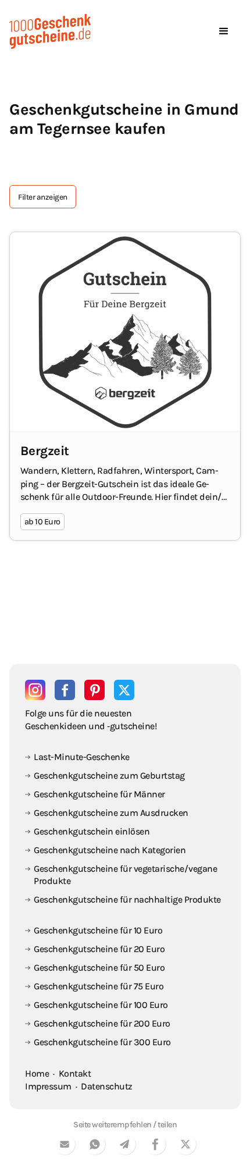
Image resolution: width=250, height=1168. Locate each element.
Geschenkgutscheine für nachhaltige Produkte (127, 899)
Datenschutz (107, 1086)
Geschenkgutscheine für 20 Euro (99, 948)
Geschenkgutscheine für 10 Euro (98, 930)
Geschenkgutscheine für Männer (99, 794)
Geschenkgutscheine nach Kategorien (109, 849)
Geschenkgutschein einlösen (91, 831)
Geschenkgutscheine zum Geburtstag (109, 775)
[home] (50, 31)
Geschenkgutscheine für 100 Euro (101, 1004)
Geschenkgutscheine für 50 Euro (99, 967)
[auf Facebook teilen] (155, 1146)
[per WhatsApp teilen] (94, 1146)
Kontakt (75, 1073)
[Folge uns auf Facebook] (65, 690)
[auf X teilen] (185, 1146)
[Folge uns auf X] (124, 690)
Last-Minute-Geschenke (82, 756)
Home (37, 1073)
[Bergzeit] (125, 386)
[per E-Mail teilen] (64, 1146)
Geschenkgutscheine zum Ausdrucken (111, 812)
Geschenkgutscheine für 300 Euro (102, 1042)
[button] (223, 31)
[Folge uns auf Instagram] (35, 690)
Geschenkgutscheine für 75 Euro (98, 986)
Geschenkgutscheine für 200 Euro (102, 1023)
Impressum (48, 1086)
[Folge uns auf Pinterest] (94, 690)
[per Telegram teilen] (125, 1146)
